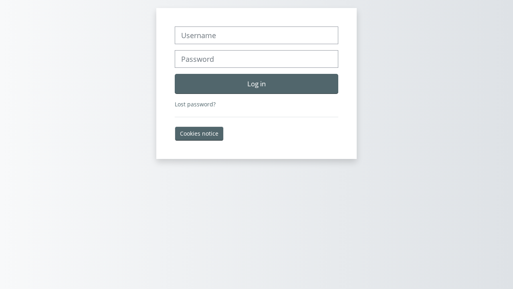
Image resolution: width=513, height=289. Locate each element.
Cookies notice (199, 133)
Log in (256, 83)
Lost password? (195, 104)
